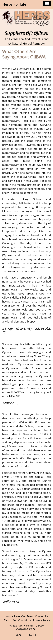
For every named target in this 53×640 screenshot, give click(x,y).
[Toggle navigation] (47, 3)
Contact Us (41, 616)
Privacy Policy (41, 620)
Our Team (27, 616)
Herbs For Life (14, 4)
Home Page (12, 616)
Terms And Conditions (18, 620)
